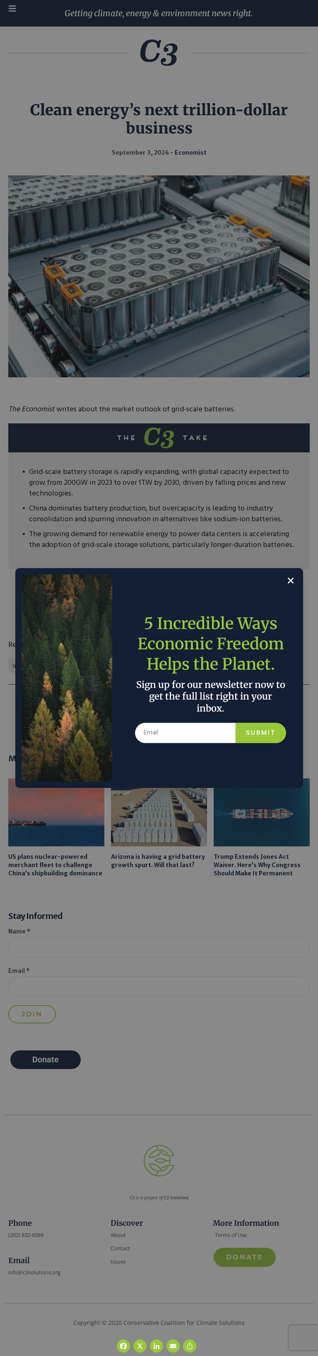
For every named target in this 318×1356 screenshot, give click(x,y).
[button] (291, 580)
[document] (159, 678)
